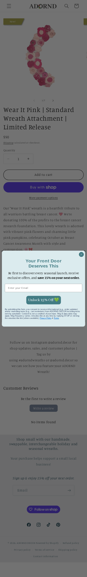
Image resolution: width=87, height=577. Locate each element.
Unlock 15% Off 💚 (43, 299)
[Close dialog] (81, 254)
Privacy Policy (45, 318)
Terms (56, 318)
